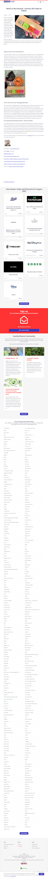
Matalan (26, 625)
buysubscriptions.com (8, 484)
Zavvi (26, 824)
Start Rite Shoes (28, 647)
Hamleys (26, 497)
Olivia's (5, 723)
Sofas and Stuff (28, 634)
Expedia (5, 618)
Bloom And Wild (7, 448)
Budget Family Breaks (8, 473)
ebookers (5, 596)
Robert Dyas (6, 784)
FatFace (5, 620)
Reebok (5, 777)
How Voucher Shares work (9, 844)
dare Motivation (7, 546)
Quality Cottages (7, 766)
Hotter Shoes (27, 511)
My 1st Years (6, 658)
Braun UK (5, 468)
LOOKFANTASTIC (28, 602)
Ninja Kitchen (6, 688)
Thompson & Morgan (29, 712)
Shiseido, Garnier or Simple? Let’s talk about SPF (14, 164)
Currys (5, 542)
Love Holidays (27, 605)
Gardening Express (28, 455)
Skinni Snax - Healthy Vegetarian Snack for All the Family (16, 159)
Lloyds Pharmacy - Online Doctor (31, 600)
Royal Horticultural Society (9, 791)
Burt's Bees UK (7, 477)
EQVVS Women (7, 605)
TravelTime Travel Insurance (30, 746)
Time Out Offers (28, 723)
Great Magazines (28, 479)
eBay (5, 593)
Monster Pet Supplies (8, 649)
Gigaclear (26, 459)
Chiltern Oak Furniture (8, 499)
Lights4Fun (27, 589)
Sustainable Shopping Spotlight (33, 359)
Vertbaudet (27, 768)
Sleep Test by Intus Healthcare (9, 826)
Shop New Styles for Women (34, 272)
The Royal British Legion (29, 701)
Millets (5, 636)
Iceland (26, 513)
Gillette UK (27, 461)
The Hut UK (27, 688)
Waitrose (26, 791)
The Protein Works (28, 696)
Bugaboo (5, 475)
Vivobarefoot (27, 788)
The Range (27, 699)
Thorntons (27, 714)
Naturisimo (6, 674)
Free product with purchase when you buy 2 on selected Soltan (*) (13, 208)
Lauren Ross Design (28, 578)
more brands (24, 833)
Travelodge (27, 741)
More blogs (24, 414)
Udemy (26, 759)
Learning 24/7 (27, 582)
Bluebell (5, 455)
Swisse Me (27, 658)
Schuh (5, 806)
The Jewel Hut (27, 692)
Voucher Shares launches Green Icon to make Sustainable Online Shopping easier (13, 391)
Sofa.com (27, 632)
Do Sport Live (6, 562)
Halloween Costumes (29, 493)
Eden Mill (5, 598)
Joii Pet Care (27, 542)
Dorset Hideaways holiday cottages (10, 569)
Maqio (26, 620)
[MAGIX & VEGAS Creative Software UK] (13, 222)
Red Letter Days (7, 775)
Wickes (26, 811)
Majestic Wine (27, 611)
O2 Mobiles (6, 712)
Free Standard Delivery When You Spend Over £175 (34, 229)
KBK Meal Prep (28, 558)
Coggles (5, 508)
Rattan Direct (6, 773)
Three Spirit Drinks (28, 719)
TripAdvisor (27, 748)
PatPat (5, 737)
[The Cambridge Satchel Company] (34, 220)
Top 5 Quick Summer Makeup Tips (11, 156)
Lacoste (26, 573)
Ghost (26, 457)
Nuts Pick (5, 705)
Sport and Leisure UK (29, 645)
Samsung (5, 797)
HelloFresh (27, 499)
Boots (6, 213)
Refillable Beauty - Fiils (9, 153)
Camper (5, 486)
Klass (26, 569)
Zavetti (26, 822)
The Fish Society (28, 683)
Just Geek (26, 551)
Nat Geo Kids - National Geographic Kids (11, 672)
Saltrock (5, 795)
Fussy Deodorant (28, 448)
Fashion (13, 294)
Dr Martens (6, 573)
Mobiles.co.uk (6, 645)
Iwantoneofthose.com (29, 526)
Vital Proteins (27, 786)
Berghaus (5, 441)
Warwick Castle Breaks (29, 797)
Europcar (5, 611)
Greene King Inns (28, 484)
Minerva (5, 641)
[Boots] (13, 199)
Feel (4, 623)
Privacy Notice (34, 844)
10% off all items (13, 274)
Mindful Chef (6, 638)
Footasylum (28, 212)
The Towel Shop (28, 705)
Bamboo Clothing (7, 439)
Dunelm (5, 580)
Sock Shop (27, 629)
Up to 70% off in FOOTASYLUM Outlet (35, 207)
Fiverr (26, 432)
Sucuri (26, 652)
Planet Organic (6, 750)
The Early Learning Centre (30, 679)
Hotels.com (27, 508)
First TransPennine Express (30, 428)
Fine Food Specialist (7, 627)
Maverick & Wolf (7, 629)
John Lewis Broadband (29, 540)
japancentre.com (28, 529)
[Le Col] (13, 266)
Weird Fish (27, 806)
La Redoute (27, 571)
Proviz (5, 759)
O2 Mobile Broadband (8, 710)
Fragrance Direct (28, 439)
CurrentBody (6, 540)
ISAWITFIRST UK (28, 520)
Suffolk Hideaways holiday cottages (31, 654)
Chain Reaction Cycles (8, 495)
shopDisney (7, 298)
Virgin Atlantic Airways (29, 782)
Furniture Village (28, 443)
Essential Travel (7, 607)
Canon (5, 488)
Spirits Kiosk (27, 643)
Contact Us (6, 846)
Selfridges (5, 808)
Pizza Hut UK (6, 748)
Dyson (5, 585)
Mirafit (5, 643)
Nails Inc (30, 135)
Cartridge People (7, 493)
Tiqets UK (27, 726)
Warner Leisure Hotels (29, 795)
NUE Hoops (6, 703)
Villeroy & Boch (28, 775)
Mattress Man (27, 627)
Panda (5, 735)
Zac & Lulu (27, 820)
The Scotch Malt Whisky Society (31, 703)
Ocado (5, 717)
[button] (40, 2)
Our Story (19, 844)
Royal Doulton (6, 788)
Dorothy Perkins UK (7, 567)
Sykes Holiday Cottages (29, 661)
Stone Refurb (27, 649)
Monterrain (6, 652)
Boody (5, 459)
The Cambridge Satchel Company (32, 233)
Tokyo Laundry (28, 732)
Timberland (27, 721)
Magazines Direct (28, 607)
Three (26, 717)
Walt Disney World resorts (31, 255)
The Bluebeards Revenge (29, 670)
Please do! (21, 344)
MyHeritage (6, 663)
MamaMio (27, 614)
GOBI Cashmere (28, 468)
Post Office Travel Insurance (9, 755)
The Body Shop (28, 672)
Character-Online (7, 497)
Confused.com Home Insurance (10, 513)
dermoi (5, 555)
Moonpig (5, 654)
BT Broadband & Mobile (8, 470)
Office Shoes (6, 721)
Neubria (5, 681)
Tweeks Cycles (27, 752)
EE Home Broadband (8, 600)
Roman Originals (7, 786)
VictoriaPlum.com (28, 770)
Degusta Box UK (7, 551)
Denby (5, 553)
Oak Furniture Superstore (8, 714)
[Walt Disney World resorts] (34, 242)
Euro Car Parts (6, 609)
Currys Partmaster (7, 544)
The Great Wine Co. (28, 685)
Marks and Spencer (28, 623)
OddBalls (5, 719)
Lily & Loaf (27, 591)
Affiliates (5, 848)
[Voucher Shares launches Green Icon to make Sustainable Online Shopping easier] (13, 382)
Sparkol (26, 638)
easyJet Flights (6, 589)
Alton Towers (6, 432)
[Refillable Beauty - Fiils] (13, 351)
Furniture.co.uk (27, 446)
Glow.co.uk (27, 464)
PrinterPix (5, 757)
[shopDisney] (13, 287)
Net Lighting (6, 679)
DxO (5, 582)
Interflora (26, 517)
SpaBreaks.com (28, 636)
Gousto (26, 473)
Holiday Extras (27, 502)
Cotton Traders (7, 524)
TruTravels (27, 750)
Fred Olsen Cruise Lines (29, 441)
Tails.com (27, 663)
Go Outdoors (27, 466)
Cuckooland (6, 538)
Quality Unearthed (7, 768)
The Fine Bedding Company (30, 681)
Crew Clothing (6, 533)
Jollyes (26, 544)
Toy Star (26, 735)
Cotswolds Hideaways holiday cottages (11, 522)
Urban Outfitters (28, 766)
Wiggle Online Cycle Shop (29, 813)
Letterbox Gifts (28, 587)
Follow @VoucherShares (9, 182)
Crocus (5, 535)
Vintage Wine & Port (29, 777)
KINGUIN (26, 567)
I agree (41, 874)
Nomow (5, 690)
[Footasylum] (34, 199)
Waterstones (27, 799)
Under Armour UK (28, 764)
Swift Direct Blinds (28, 656)
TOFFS (26, 728)
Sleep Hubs (6, 824)
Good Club (27, 470)
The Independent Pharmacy (30, 690)
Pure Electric (6, 761)
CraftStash (6, 526)
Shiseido (5, 815)
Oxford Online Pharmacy (8, 732)
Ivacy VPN (27, 524)
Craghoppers (6, 529)
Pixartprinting (6, 746)
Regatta (5, 779)
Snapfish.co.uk (6, 829)
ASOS (5, 435)
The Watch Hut (28, 708)
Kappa (26, 553)
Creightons (6, 531)
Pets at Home (6, 741)
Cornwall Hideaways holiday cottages (11, 517)
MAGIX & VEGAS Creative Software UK (32, 609)
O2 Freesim (6, 708)
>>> (9, 375)
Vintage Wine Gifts (28, 779)
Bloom (5, 446)
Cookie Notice (34, 846)
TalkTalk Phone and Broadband (31, 665)
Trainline (26, 739)
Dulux (5, 576)
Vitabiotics (27, 784)
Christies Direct (7, 502)
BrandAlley (6, 466)
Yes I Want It (27, 817)
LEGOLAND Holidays (29, 585)
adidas (5, 430)
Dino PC (5, 560)
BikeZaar (5, 443)
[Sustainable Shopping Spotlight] (34, 351)
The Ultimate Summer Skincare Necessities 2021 (14, 161)
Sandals (5, 799)
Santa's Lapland (7, 802)
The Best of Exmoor (29, 667)
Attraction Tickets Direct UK (9, 437)
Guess (26, 488)
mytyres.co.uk (6, 667)
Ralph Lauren (6, 770)
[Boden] (34, 264)
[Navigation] (43, 2)
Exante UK (6, 614)
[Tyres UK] (13, 246)
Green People (27, 482)
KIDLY (26, 562)
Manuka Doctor (28, 618)
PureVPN (5, 764)
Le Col (6, 278)
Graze (26, 475)
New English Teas (7, 683)
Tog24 (26, 730)
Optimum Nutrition (7, 728)
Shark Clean (6, 813)
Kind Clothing (27, 564)
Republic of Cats (7, 782)
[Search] (38, 2)
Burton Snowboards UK (8, 479)
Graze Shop (27, 477)
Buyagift (5, 482)
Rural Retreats (6, 793)
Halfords (26, 490)
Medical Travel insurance (8, 632)
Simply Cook (6, 820)
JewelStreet (27, 533)
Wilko (26, 815)
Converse (5, 515)
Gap (25, 452)
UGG (26, 761)
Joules (26, 549)
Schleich (5, 804)
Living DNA (27, 598)
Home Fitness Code (28, 504)
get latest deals (24, 330)
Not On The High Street (8, 699)
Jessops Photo (27, 531)
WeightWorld (27, 804)
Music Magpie (6, 656)
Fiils (4, 625)
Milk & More (6, 634)
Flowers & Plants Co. (29, 435)
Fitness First (27, 430)
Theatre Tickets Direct (29, 710)
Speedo (26, 641)
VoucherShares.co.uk (14, 148)
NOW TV (5, 701)
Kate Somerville (28, 555)
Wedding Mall (27, 802)
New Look (6, 685)
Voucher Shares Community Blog (16, 166)
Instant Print (27, 515)
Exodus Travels (7, 616)
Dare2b (5, 549)
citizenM (5, 504)
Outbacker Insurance (8, 730)
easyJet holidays (7, 591)
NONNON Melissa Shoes (8, 692)
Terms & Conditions (36, 848)
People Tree (6, 739)
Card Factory (6, 490)
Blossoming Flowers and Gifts (9, 450)
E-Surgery (5, 587)
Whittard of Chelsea (28, 808)
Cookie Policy (13, 876)
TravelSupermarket (28, 743)
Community (20, 846)
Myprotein (6, 665)
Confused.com (6, 511)
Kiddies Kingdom (28, 560)
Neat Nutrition (6, 676)
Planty (5, 752)
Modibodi (5, 647)
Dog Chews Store (7, 564)
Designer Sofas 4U (7, 558)
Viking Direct (27, 773)
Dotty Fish (6, 571)
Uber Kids (27, 757)
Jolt (25, 546)
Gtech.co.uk (27, 486)
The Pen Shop (27, 694)
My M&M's (6, 661)
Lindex (26, 596)
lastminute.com (28, 576)
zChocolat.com (28, 826)
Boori (5, 461)
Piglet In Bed (6, 743)
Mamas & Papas (28, 616)
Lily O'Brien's (27, 593)
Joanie (26, 538)
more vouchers (24, 303)
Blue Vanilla (6, 452)
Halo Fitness (27, 495)
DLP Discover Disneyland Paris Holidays (35, 250)
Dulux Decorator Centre (8, 578)
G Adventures (27, 450)
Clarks (5, 506)
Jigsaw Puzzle (27, 535)
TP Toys (26, 737)
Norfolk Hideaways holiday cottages (11, 696)
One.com (5, 726)
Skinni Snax (6, 822)
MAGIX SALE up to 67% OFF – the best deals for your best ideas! (13, 231)
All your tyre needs (13, 254)
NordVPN (5, 694)
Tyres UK (6, 258)
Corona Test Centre (7, 520)
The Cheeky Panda (28, 676)
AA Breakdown (6, 428)
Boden (27, 275)
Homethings (27, 506)
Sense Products (7, 811)
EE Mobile (6, 602)
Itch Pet (26, 522)
